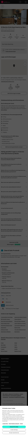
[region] (14, 420)
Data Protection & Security (14, 423)
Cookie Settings (14, 429)
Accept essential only (14, 432)
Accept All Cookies (14, 426)
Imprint (21, 423)
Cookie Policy (5, 423)
